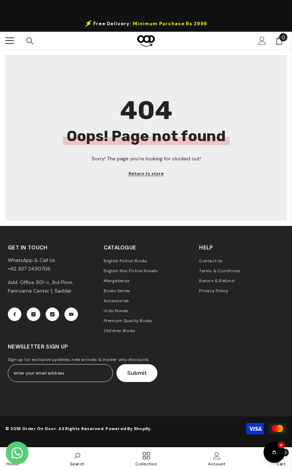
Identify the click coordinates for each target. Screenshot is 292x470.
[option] (146, 23)
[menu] (9, 40)
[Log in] (262, 41)
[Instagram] (33, 314)
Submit (137, 373)
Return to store (146, 173)
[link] (77, 459)
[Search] (30, 41)
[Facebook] (14, 314)
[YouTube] (71, 314)
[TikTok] (52, 314)
